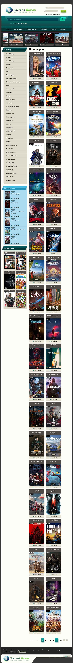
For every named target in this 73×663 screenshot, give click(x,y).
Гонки (7, 71)
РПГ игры (8, 124)
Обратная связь (22, 651)
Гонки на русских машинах (13, 82)
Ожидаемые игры (32, 29)
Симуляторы (9, 127)
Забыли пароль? (56, 14)
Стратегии (8, 134)
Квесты (8, 96)
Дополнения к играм (11, 173)
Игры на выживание (11, 155)
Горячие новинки (18, 29)
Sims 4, (19, 23)
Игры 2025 (54, 29)
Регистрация (49, 14)
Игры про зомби (10, 89)
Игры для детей (10, 162)
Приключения (9, 120)
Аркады (8, 64)
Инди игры (9, 92)
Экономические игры (11, 145)
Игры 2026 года (10, 54)
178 (60, 640)
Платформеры (10, 113)
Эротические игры (10, 152)
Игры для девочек (10, 159)
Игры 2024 (63, 29)
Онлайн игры (9, 103)
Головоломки (9, 68)
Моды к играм (10, 176)
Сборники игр (9, 169)
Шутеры (8, 141)
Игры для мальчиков (11, 166)
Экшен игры (9, 148)
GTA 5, (16, 23)
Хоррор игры (9, 138)
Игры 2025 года (10, 57)
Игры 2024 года (10, 61)
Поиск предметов (10, 117)
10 (53, 640)
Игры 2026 (44, 29)
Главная (8, 29)
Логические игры (10, 99)
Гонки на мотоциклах (11, 78)
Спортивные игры (10, 131)
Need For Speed (24, 23)
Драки (7, 85)
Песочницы (9, 110)
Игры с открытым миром (12, 106)
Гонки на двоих (10, 75)
